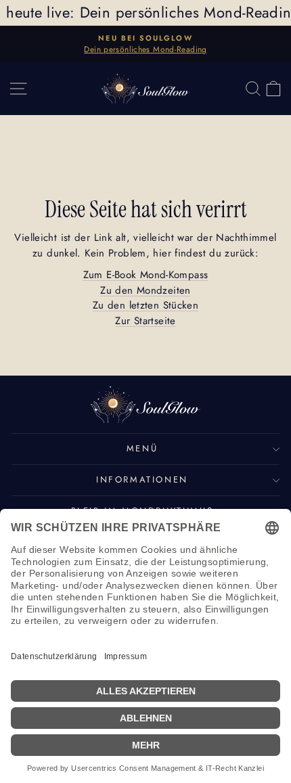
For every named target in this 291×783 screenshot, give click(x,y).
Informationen (142, 479)
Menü (142, 448)
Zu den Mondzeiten (145, 290)
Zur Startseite (145, 320)
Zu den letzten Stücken (145, 305)
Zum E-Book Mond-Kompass (145, 274)
